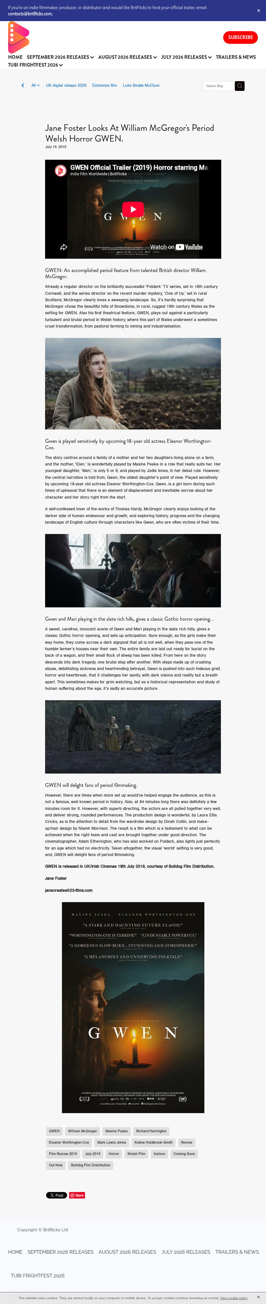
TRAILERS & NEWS (236, 57)
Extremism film (104, 85)
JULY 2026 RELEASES (184, 57)
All (34, 85)
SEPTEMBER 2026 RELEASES (58, 57)
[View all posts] (22, 86)
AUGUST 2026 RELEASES (125, 57)
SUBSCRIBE (240, 37)
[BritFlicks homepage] (109, 37)
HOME (15, 57)
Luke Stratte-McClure (141, 85)
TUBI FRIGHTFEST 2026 (33, 65)
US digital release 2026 (66, 85)
